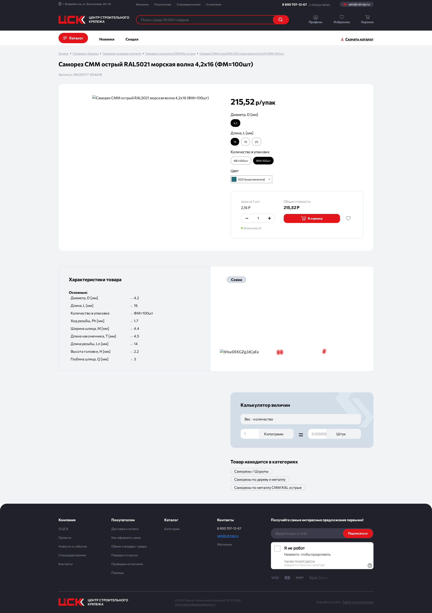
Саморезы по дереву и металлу (122, 53)
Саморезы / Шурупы (86, 53)
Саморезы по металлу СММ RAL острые (170, 53)
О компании (213, 4)
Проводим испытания (127, 564)
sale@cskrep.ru (359, 4)
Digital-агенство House (358, 602)
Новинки (106, 39)
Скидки (132, 39)
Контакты (65, 564)
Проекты (64, 537)
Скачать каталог (359, 39)
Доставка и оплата (124, 529)
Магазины (142, 4)
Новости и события (72, 546)
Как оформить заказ (126, 537)
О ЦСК (63, 529)
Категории (172, 529)
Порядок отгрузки (124, 555)
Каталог (63, 53)
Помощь (117, 573)
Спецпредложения (188, 4)
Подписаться (358, 533)
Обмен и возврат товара (128, 546)
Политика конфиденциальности (195, 604)
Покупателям (162, 4)
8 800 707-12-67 (294, 4)
